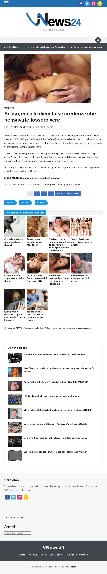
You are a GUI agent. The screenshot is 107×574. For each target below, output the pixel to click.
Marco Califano (23, 126)
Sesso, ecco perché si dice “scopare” (40, 178)
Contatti (83, 555)
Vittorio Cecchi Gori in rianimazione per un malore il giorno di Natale (58, 410)
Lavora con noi (57, 555)
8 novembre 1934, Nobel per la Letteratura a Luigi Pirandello (54, 354)
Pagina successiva (66, 193)
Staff (44, 555)
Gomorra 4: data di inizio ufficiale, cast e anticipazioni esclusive (55, 438)
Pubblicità (72, 555)
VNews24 (53, 547)
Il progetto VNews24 (29, 555)
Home (7, 328)
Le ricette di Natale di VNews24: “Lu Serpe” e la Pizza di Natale (55, 424)
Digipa (73, 567)
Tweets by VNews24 (15, 517)
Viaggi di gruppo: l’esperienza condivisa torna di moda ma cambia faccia (67, 47)
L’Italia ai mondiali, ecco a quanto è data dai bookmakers (52, 396)
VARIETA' (9, 108)
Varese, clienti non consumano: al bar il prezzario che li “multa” (55, 452)
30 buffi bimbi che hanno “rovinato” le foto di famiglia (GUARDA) (56, 382)
